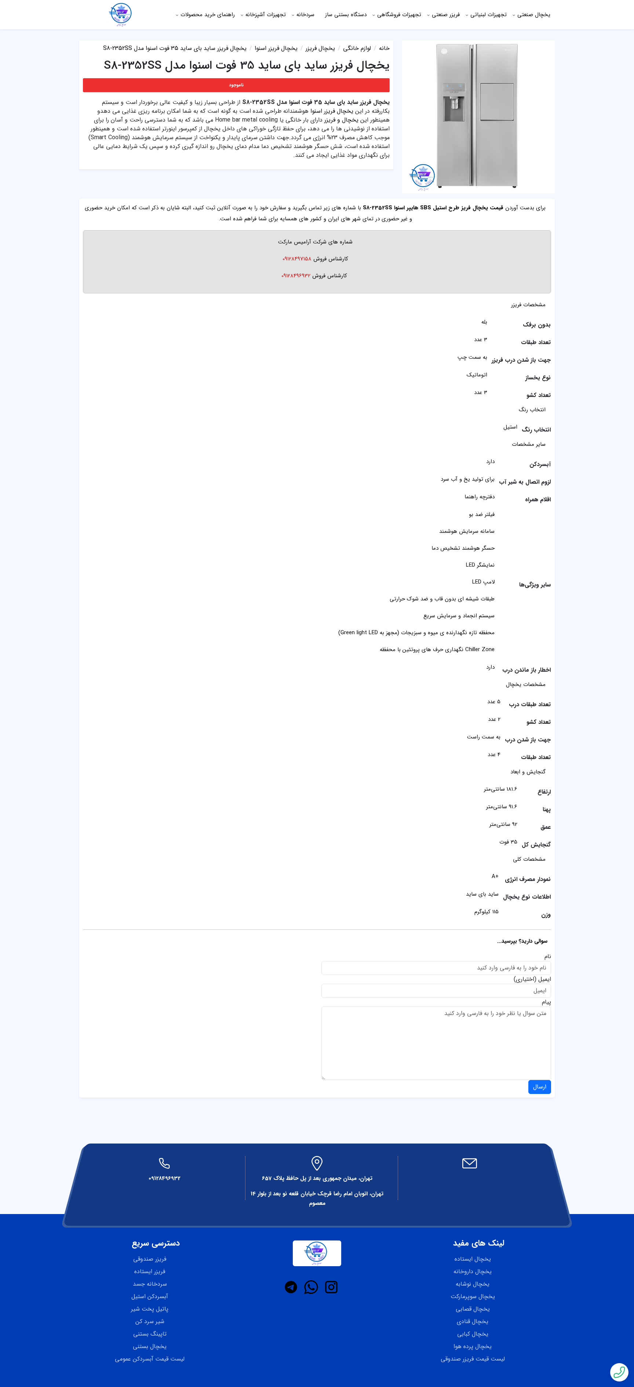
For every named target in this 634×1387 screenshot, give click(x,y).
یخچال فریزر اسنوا (331, 111)
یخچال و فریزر (341, 119)
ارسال (539, 1086)
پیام (546, 1002)
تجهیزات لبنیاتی (488, 14)
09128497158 (297, 258)
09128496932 (295, 275)
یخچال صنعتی (533, 14)
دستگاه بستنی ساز (346, 14)
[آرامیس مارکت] (122, 14)
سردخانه (305, 14)
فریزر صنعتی (446, 14)
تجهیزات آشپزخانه (265, 14)
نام (547, 956)
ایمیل (544, 979)
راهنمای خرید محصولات (208, 14)
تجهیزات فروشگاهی (399, 14)
